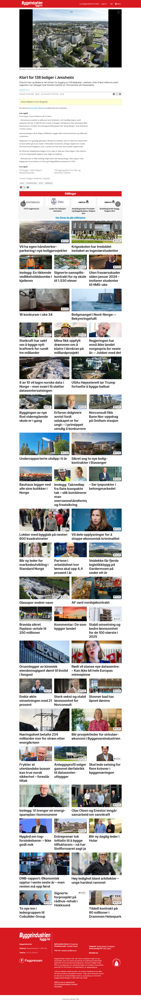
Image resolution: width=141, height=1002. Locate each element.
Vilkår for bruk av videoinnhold (64, 982)
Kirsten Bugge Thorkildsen (106, 946)
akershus (48, 183)
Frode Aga (74, 944)
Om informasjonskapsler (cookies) (66, 984)
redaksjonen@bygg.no (69, 950)
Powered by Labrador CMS (70, 999)
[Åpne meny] (118, 3)
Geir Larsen (107, 948)
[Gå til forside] (32, 4)
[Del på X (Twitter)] (116, 94)
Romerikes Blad (35, 108)
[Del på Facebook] (113, 94)
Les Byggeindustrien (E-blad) (89, 4)
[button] (23, 204)
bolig (22, 183)
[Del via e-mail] (120, 94)
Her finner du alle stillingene (70, 217)
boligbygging (32, 183)
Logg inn (104, 4)
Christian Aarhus (72, 946)
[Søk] (111, 4)
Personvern (58, 986)
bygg (41, 183)
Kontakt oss (93, 953)
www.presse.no (92, 967)
